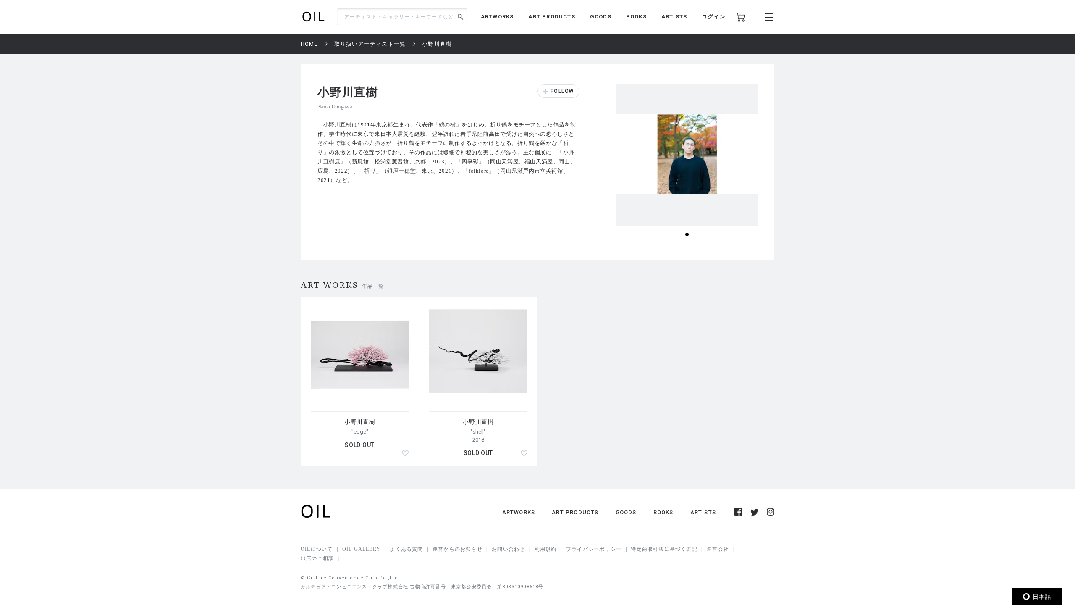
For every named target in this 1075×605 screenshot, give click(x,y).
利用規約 (546, 549)
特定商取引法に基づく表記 (664, 549)
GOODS (600, 16)
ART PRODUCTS (551, 16)
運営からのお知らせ (457, 549)
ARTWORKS (497, 16)
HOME (309, 44)
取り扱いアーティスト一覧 (370, 44)
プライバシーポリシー (593, 549)
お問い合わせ (508, 549)
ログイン (714, 16)
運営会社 (718, 549)
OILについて (317, 549)
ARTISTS (674, 16)
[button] (687, 234)
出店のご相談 (317, 558)
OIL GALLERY (361, 549)
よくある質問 (406, 549)
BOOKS (636, 16)
